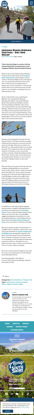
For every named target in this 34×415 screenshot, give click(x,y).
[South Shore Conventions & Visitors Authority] (4, 3)
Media (7, 323)
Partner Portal (17, 330)
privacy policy (24, 407)
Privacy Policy (22, 327)
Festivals (18, 282)
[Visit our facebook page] (6, 394)
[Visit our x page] (22, 394)
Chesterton (10, 282)
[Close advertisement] (33, 397)
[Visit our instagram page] (12, 394)
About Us (16, 323)
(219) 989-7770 (15, 384)
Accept (7, 411)
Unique (20, 284)
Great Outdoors (16, 280)
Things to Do (27, 280)
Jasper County (12, 284)
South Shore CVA (8, 56)
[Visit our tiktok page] (28, 394)
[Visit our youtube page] (17, 394)
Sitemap (10, 327)
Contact (25, 323)
